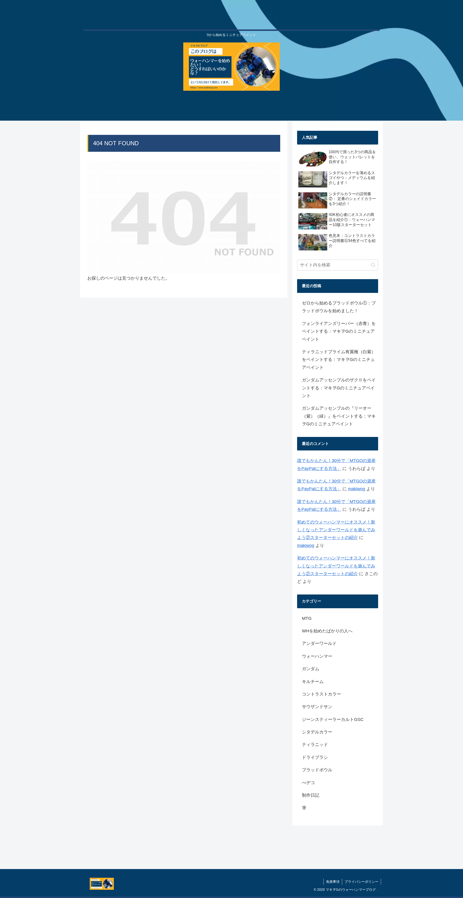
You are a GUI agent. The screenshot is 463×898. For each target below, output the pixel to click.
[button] (373, 265)
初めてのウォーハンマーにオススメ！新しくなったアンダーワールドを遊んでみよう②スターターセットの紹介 (336, 530)
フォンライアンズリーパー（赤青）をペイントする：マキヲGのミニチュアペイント (339, 331)
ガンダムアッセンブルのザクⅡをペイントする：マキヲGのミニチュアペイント (339, 388)
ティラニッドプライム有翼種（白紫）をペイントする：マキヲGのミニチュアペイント (339, 359)
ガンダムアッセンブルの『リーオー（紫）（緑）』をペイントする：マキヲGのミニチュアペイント (339, 416)
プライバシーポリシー (361, 882)
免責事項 (333, 882)
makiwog (356, 488)
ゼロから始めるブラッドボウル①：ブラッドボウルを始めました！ (339, 307)
